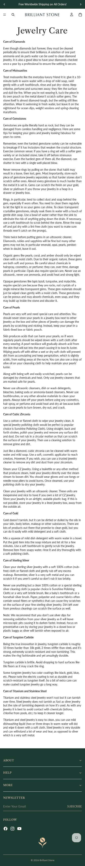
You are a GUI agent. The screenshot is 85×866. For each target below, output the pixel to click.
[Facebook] (5, 828)
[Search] (13, 14)
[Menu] (4, 14)
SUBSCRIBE (74, 806)
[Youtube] (19, 828)
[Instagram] (12, 828)
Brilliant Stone (47, 860)
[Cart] (80, 14)
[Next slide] (80, 4)
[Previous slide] (4, 4)
